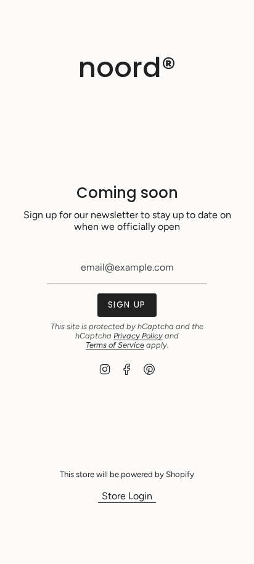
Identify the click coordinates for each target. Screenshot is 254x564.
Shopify (180, 474)
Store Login (127, 496)
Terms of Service (115, 344)
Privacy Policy (138, 335)
